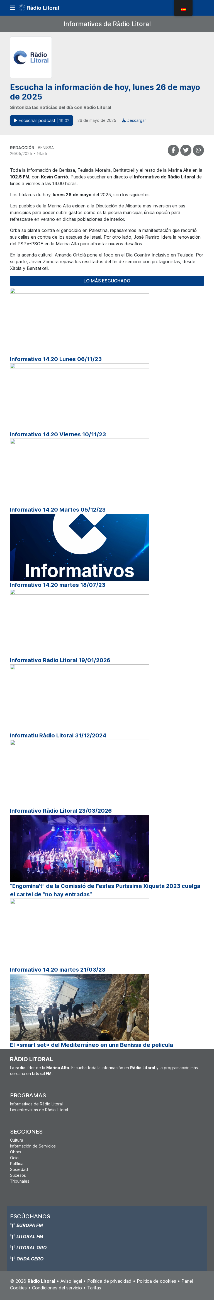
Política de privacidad (109, 1281)
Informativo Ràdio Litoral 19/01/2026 (60, 660)
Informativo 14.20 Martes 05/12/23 (58, 509)
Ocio (14, 1157)
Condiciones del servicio (57, 1288)
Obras (15, 1151)
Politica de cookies (156, 1281)
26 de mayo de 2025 (96, 120)
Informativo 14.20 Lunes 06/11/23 (56, 359)
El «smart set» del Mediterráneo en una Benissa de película (91, 1045)
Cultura (16, 1140)
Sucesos (18, 1175)
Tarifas (94, 1288)
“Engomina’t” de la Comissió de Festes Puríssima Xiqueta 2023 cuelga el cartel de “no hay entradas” (105, 890)
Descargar (136, 120)
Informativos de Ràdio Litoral (107, 24)
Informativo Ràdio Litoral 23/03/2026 (61, 810)
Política (16, 1163)
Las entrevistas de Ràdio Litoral (39, 1109)
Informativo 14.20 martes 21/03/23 (57, 969)
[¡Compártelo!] (173, 150)
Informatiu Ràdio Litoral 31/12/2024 (58, 735)
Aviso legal (71, 1281)
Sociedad (19, 1169)
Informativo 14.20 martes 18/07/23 (57, 585)
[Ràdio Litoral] (46, 7)
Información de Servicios (33, 1146)
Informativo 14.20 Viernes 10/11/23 (58, 434)
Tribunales (19, 1181)
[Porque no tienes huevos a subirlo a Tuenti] (185, 150)
